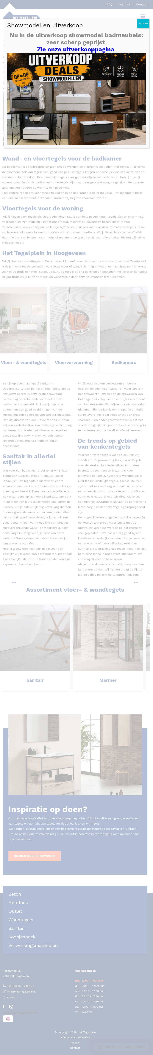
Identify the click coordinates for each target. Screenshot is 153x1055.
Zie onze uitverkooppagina (76, 49)
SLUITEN (143, 23)
